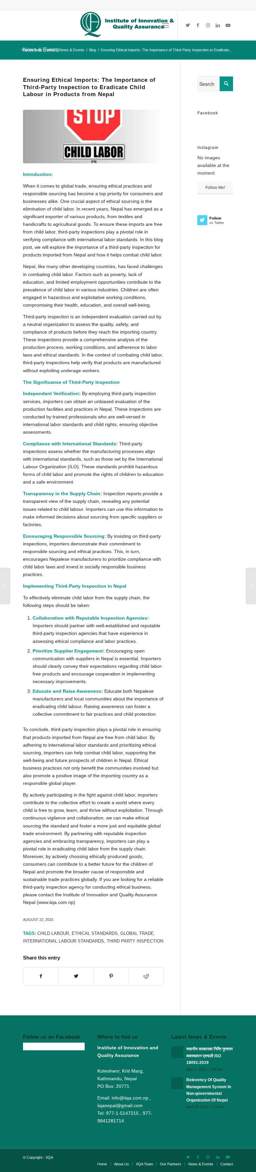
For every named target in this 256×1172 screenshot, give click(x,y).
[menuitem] (102, 1164)
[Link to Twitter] (188, 25)
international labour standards (63, 941)
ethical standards (95, 933)
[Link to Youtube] (228, 25)
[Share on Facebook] (40, 976)
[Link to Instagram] (208, 25)
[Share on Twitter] (76, 976)
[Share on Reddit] (146, 976)
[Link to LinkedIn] (218, 25)
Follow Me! (215, 187)
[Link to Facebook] (198, 25)
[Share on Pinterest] (111, 976)
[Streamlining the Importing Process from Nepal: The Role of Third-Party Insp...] (251, 586)
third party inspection (135, 941)
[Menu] (165, 25)
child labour (53, 933)
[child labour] (93, 136)
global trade (137, 933)
